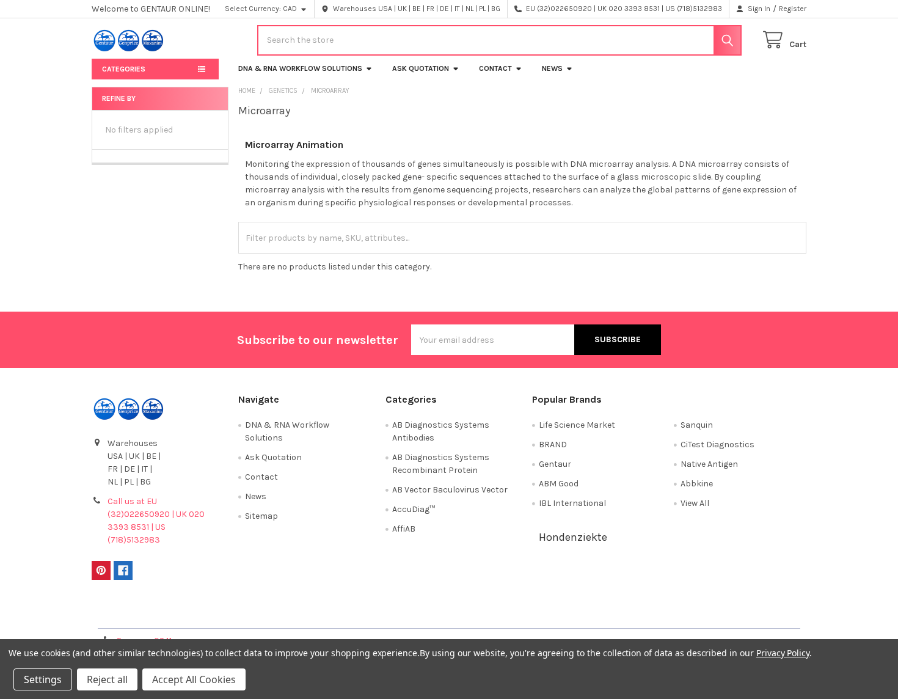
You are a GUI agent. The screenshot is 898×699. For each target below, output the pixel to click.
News (552, 68)
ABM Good (559, 483)
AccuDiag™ (413, 509)
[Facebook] (123, 570)
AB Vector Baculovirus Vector (450, 490)
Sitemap (261, 516)
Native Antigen (709, 464)
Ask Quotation (420, 68)
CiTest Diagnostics (717, 444)
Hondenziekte (573, 537)
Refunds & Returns (538, 614)
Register (792, 8)
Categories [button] (123, 69)
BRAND (553, 444)
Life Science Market (577, 425)
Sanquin (697, 425)
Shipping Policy (360, 614)
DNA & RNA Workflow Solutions (300, 68)
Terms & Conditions (181, 614)
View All (695, 503)
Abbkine (697, 483)
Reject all (107, 679)
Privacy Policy (717, 614)
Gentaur (555, 464)
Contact (495, 68)
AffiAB (403, 529)
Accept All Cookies (194, 679)
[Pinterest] (101, 570)
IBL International (572, 503)
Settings (43, 679)
